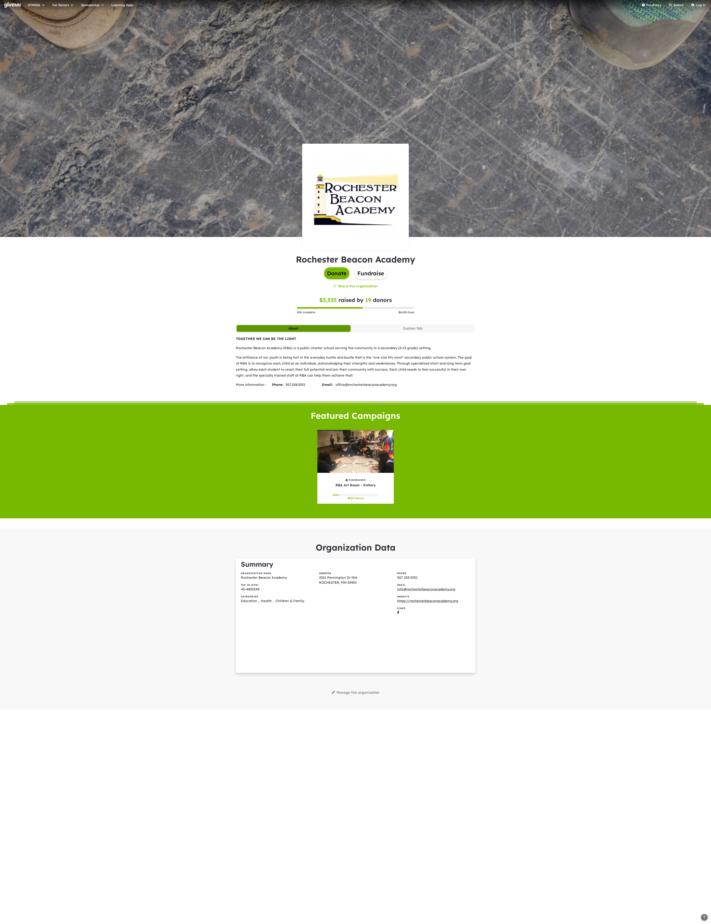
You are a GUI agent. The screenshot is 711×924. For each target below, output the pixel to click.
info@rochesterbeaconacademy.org (426, 589)
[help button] (704, 917)
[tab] (294, 328)
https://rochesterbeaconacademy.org (427, 601)
